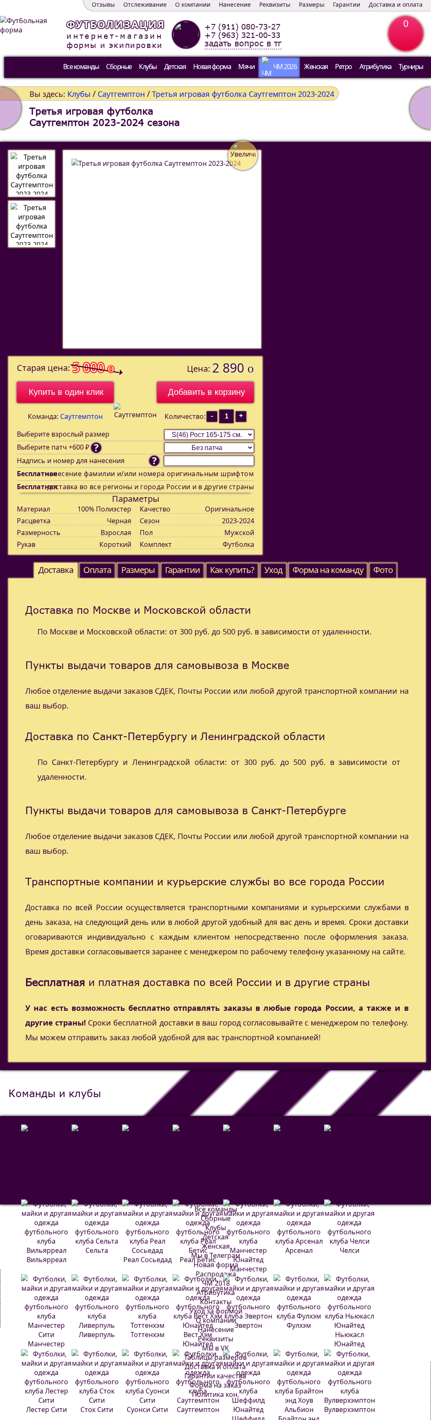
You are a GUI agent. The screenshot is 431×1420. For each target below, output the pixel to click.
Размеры (312, 4)
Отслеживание (145, 4)
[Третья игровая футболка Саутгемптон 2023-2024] (31, 173)
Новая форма (212, 66)
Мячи (246, 66)
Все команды (81, 66)
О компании (192, 4)
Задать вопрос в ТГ (243, 43)
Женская (316, 66)
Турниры (411, 66)
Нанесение (235, 4)
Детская (175, 66)
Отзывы (103, 4)
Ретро (343, 66)
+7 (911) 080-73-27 (242, 26)
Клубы (148, 66)
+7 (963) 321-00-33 (242, 35)
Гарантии (346, 4)
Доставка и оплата (396, 4)
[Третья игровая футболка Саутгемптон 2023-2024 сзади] (31, 224)
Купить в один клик (66, 392)
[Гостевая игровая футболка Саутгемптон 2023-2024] (420, 108)
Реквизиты (274, 4)
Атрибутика (375, 66)
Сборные (119, 66)
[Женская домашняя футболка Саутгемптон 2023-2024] (10, 108)
